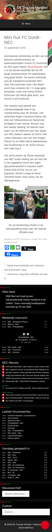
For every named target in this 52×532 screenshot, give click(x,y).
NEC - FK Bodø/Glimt (15, 327)
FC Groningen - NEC (15, 470)
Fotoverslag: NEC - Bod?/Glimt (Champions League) (25, 381)
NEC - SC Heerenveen (16, 468)
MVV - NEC (12, 463)
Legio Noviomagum (15, 436)
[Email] (18, 248)
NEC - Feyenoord (14, 350)
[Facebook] (7, 248)
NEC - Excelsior (14, 352)
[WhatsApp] (12, 248)
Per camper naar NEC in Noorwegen (19, 401)
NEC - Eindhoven (14, 453)
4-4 (45, 470)
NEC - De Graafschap (16, 465)
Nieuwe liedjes (13, 426)
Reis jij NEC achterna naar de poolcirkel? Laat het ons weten (28, 395)
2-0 (45, 463)
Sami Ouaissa (13, 418)
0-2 (45, 475)
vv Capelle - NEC (14, 475)
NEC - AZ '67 (12, 458)
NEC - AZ (11, 473)
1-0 (45, 458)
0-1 (45, 468)
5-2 (45, 465)
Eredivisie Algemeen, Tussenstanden (22, 416)
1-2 (45, 453)
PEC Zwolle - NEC (14, 347)
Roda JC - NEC (13, 478)
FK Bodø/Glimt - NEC (26, 337)
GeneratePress (26, 527)
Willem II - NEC (13, 324)
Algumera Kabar (14, 421)
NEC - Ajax (12, 455)
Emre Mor (11, 428)
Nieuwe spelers (13, 438)
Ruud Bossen (35, 66)
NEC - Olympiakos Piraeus (18, 322)
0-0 (45, 455)
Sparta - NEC (13, 460)
